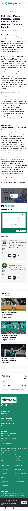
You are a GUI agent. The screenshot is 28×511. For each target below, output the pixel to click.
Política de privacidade (7, 421)
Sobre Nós (4, 413)
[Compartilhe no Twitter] (2, 206)
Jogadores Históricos (6, 455)
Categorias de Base (6, 473)
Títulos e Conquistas (20, 450)
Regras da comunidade (7, 423)
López (14, 138)
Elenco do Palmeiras (6, 440)
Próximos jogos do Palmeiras (9, 433)
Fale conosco (4, 425)
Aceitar (24, 502)
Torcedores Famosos (20, 484)
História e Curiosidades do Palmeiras (14, 449)
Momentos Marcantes (21, 473)
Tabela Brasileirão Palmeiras (8, 436)
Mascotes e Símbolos (20, 463)
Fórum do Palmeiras (6, 418)
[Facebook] (11, 404)
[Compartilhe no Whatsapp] (9, 206)
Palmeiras (4, 39)
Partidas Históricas (6, 463)
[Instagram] (6, 404)
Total (3, 381)
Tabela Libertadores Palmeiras (9, 438)
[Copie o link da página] (12, 206)
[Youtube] (2, 404)
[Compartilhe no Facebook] (6, 206)
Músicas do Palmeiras (6, 443)
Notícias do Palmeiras (7, 416)
